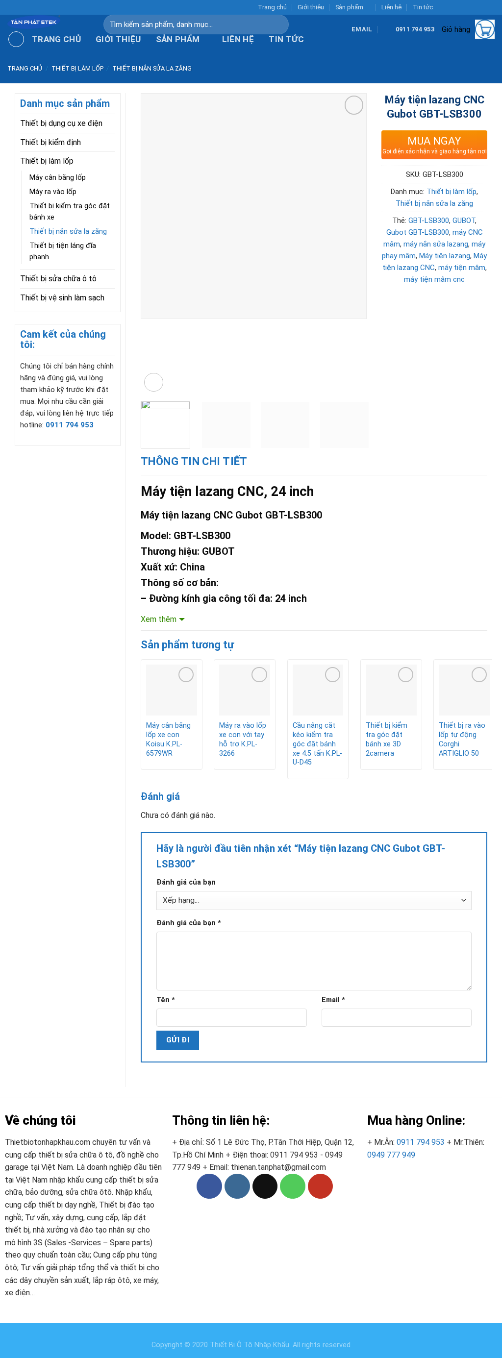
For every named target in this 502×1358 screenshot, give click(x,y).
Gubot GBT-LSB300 (417, 232)
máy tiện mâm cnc (434, 279)
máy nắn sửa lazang (435, 244)
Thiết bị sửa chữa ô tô (58, 278)
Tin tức (423, 7)
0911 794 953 (421, 1142)
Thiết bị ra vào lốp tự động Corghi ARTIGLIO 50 (462, 739)
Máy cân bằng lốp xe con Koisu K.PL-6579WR (168, 739)
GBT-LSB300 (428, 220)
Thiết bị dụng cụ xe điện (61, 123)
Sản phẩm (349, 7)
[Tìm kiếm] (286, 24)
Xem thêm (158, 619)
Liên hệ (391, 7)
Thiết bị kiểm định (50, 142)
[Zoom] (153, 382)
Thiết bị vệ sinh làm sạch (62, 297)
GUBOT (463, 220)
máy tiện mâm (461, 267)
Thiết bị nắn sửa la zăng (152, 68)
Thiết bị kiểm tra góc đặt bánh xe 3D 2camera (386, 739)
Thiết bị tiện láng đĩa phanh (62, 251)
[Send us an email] (471, 7)
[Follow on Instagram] (452, 7)
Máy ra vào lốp (52, 192)
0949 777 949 (391, 1155)
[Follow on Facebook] (443, 7)
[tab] (194, 461)
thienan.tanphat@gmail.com (278, 1167)
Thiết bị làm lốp (77, 68)
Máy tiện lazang (444, 255)
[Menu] (16, 39)
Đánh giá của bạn (186, 882)
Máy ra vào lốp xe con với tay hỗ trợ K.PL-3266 (242, 739)
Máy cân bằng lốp (57, 177)
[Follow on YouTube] (490, 7)
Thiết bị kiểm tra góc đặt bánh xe (69, 212)
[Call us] (480, 7)
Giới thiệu (311, 7)
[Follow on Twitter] (462, 7)
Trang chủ (272, 7)
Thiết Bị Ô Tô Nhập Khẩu (249, 1345)
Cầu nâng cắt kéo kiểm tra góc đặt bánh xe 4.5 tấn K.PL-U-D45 (317, 743)
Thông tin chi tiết (194, 461)
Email (333, 1000)
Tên (165, 1000)
